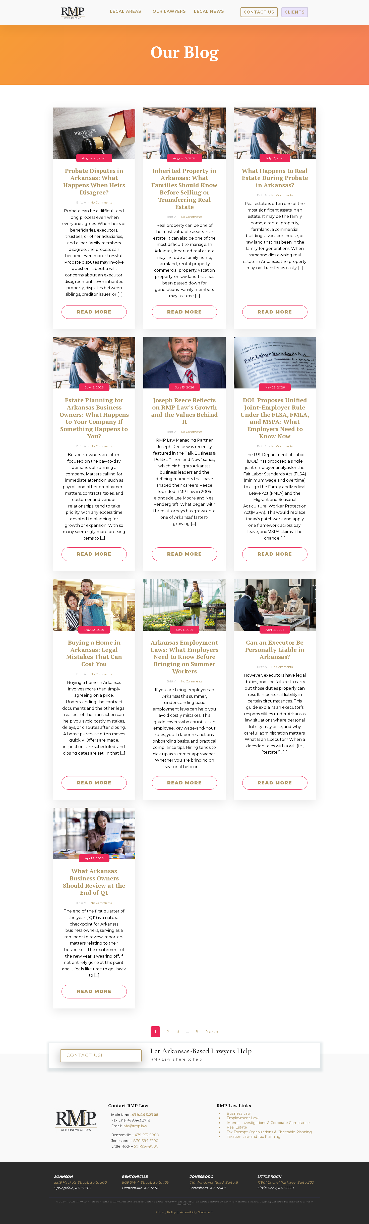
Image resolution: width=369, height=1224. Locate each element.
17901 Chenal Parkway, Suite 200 (285, 1182)
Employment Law (242, 1118)
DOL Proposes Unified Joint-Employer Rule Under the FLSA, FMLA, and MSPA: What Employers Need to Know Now (274, 418)
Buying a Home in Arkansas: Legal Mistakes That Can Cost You (94, 653)
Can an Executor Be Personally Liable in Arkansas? (274, 649)
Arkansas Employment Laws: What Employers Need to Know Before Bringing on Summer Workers (184, 657)
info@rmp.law (135, 1126)
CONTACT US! (84, 1055)
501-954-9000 (146, 1146)
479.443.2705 (145, 1114)
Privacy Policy (166, 1212)
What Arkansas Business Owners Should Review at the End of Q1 (94, 881)
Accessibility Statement (197, 1212)
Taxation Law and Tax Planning (253, 1136)
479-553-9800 (147, 1135)
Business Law (239, 1113)
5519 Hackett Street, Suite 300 (80, 1182)
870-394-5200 (145, 1141)
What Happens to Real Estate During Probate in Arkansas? (275, 178)
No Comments (101, 202)
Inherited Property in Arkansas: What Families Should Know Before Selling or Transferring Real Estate (184, 189)
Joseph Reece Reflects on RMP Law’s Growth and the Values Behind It (184, 410)
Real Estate (237, 1127)
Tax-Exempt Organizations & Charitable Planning (269, 1132)
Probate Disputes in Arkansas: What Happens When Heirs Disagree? (94, 181)
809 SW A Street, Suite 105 (145, 1182)
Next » (212, 1031)
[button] (125, 11)
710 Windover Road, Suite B (214, 1182)
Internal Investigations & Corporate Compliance (268, 1122)
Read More (94, 312)
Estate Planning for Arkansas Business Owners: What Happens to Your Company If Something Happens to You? (94, 418)
